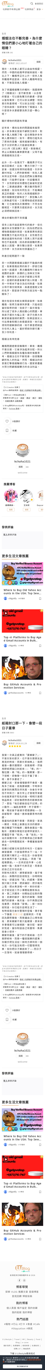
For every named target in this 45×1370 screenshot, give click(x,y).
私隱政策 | (36, 1345)
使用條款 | (27, 1345)
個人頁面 (11, 1307)
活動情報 (18, 401)
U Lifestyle (8, 1339)
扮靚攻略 (9, 401)
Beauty (31, 1339)
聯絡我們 (27, 1348)
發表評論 (9, 534)
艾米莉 (27, 505)
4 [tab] (28, 18)
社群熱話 (29, 9)
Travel (18, 1339)
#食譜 (29, 1324)
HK (24, 1339)
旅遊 (22, 398)
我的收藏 (33, 1307)
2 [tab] (21, 18)
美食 (28, 398)
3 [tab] (24, 18)
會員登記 (39, 3)
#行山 (14, 1324)
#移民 (29, 1328)
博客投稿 (27, 1296)
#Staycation (18, 1328)
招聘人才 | (18, 1348)
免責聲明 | (17, 1345)
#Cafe (36, 1324)
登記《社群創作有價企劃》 (31, 390)
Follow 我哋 (14, 408)
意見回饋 (17, 1296)
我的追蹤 (17, 1312)
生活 (4, 33)
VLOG (14, 1291)
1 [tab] (17, 18)
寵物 (40, 398)
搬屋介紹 (17, 914)
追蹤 (38, 61)
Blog (19, 1342)
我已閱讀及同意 (22, 1366)
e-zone (25, 1342)
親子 (34, 398)
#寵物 (7, 1324)
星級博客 (34, 1291)
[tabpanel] (22, 15)
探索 (7, 1291)
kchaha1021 (14, 60)
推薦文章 (23, 1291)
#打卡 (22, 1324)
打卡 (16, 398)
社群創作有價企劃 (11, 9)
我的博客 (27, 1312)
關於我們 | (8, 1345)
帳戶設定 (22, 1307)
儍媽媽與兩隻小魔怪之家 (10, 505)
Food (39, 1339)
